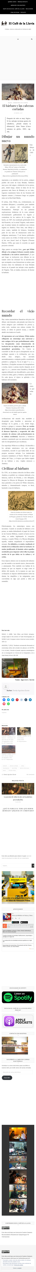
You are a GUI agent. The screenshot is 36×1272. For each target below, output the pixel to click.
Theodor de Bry (12, 770)
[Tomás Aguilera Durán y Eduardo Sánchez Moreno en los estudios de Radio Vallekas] (18, 1205)
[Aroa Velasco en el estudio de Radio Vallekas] (18, 1162)
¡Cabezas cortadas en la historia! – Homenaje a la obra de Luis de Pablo (8, 737)
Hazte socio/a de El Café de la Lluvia (13, 8)
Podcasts (23, 12)
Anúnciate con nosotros (18, 5)
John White (14, 768)
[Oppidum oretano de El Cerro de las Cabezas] (8, 749)
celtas (22, 765)
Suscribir (7, 1078)
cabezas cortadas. (14, 765)
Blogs (10, 102)
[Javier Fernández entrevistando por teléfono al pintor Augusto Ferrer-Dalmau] (18, 1177)
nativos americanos (24, 768)
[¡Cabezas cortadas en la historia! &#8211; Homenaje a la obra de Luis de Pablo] (8, 731)
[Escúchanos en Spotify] (18, 997)
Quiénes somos (12, 1)
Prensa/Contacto (23, 1)
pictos (4, 770)
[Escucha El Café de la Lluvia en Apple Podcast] (18, 1020)
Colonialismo (6, 768)
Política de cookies (18, 1265)
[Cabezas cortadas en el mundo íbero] (24, 731)
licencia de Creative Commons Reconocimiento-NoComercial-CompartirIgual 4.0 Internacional (17, 1235)
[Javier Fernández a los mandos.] (18, 1148)
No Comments (30, 774)
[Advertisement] (18, 61)
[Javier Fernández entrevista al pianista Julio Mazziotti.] (18, 1134)
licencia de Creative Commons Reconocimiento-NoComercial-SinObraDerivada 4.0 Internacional (17, 1258)
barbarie (5, 765)
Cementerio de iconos (20, 102)
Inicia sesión (29, 8)
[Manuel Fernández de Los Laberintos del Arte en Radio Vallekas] (18, 1191)
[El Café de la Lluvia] (18, 23)
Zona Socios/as (15, 12)
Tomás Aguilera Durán (21, 690)
